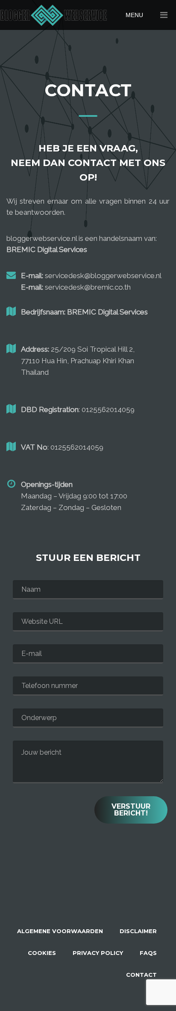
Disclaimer (138, 931)
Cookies (42, 952)
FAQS (148, 952)
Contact (141, 974)
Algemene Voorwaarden (60, 931)
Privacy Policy (98, 952)
